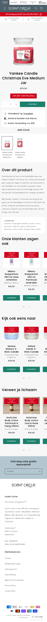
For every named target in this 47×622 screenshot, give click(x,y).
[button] (4, 8)
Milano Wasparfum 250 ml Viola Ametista (11, 275)
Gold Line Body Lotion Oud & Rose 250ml (31, 421)
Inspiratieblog (10, 575)
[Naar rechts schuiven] (28, 306)
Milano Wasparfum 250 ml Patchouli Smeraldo (31, 277)
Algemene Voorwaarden (14, 580)
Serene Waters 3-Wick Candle (11, 349)
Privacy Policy (10, 586)
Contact (8, 558)
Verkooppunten (11, 569)
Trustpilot (28, 113)
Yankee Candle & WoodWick (21, 615)
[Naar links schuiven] (18, 306)
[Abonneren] (39, 471)
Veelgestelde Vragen (13, 564)
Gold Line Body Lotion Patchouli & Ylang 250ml (11, 421)
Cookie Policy (10, 591)
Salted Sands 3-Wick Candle (31, 349)
